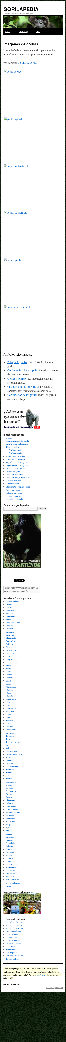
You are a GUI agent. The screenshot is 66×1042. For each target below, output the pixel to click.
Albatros (9, 858)
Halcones (9, 846)
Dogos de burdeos (13, 882)
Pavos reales (11, 870)
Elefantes (9, 647)
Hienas (9, 861)
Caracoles (10, 634)
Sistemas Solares (12, 751)
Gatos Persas (11, 806)
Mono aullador (12, 949)
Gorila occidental (15, 453)
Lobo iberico (11, 946)
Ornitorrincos (11, 864)
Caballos (9, 625)
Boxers (9, 797)
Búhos (8, 619)
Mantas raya (11, 686)
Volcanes (9, 748)
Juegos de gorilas (13, 489)
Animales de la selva (14, 922)
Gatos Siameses (12, 809)
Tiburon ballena (12, 958)
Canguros (10, 631)
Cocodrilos (10, 641)
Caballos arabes (12, 934)
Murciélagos (11, 699)
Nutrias (9, 778)
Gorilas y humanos (17, 378)
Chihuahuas (10, 800)
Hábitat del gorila (13, 483)
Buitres (9, 833)
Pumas (8, 723)
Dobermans (10, 803)
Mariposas (10, 769)
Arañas (9, 607)
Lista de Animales (13, 601)
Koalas (9, 668)
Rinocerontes (11, 729)
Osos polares (11, 708)
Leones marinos (12, 766)
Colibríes (9, 760)
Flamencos (10, 653)
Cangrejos (10, 836)
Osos (8, 705)
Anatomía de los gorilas (15, 456)
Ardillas (9, 855)
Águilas (9, 827)
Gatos (8, 717)
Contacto (23, 31)
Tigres (8, 738)
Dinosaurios (11, 790)
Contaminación (12, 616)
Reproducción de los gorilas (17, 462)
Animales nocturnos (14, 925)
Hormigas (10, 852)
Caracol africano (12, 937)
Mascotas (10, 720)
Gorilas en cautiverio (14, 474)
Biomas (9, 604)
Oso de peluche (12, 952)
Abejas (9, 824)
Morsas (9, 693)
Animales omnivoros (14, 928)
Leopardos (10, 677)
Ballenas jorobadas (13, 931)
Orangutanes (11, 781)
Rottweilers (10, 818)
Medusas (9, 689)
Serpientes (10, 732)
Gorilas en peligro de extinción (18, 477)
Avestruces (10, 610)
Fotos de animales (13, 940)
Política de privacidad (54, 987)
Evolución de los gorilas (15, 468)
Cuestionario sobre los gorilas (18, 486)
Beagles (9, 794)
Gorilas (9, 437)
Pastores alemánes (13, 812)
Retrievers (10, 815)
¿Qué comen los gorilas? (16, 459)
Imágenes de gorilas (14, 492)
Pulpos (9, 775)
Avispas (9, 830)
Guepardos (10, 659)
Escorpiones (11, 650)
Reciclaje (9, 726)
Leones (9, 674)
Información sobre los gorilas (17, 440)
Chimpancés (11, 637)
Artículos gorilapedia (14, 499)
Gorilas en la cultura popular (22, 370)
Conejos (9, 839)
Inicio (7, 31)
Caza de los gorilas (13, 471)
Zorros (8, 757)
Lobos (8, 683)
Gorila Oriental (15, 450)
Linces (8, 680)
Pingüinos (10, 711)
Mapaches (10, 876)
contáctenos (41, 974)
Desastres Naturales (14, 754)
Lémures (9, 763)
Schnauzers (10, 821)
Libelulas (9, 787)
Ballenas (9, 613)
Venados (9, 745)
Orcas (8, 702)
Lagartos (9, 671)
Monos (9, 772)
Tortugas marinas (13, 742)
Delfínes (9, 644)
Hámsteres (10, 849)
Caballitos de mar (13, 622)
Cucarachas (10, 873)
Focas (8, 656)
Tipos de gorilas (12, 447)
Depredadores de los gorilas (17, 465)
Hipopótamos (11, 662)
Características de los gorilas (22, 386)
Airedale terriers (12, 879)
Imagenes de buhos (13, 943)
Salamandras (11, 867)
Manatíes (9, 696)
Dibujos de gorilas (27, 62)
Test (38, 31)
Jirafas (8, 665)
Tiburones (10, 735)
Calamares (10, 628)
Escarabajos (10, 843)
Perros (8, 714)
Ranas (8, 885)
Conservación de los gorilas (22, 395)
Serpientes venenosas (14, 955)
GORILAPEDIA (21, 9)
